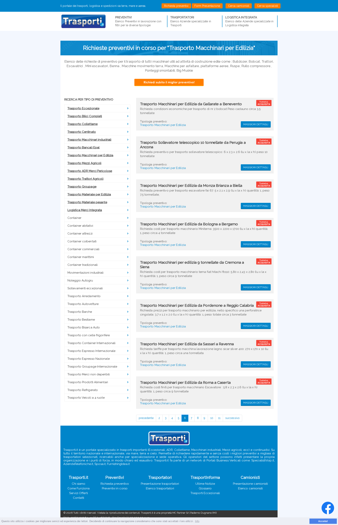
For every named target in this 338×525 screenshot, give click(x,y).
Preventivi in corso (115, 488)
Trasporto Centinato (81, 132)
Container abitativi (80, 225)
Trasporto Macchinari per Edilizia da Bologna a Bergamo (189, 224)
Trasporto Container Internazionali (91, 343)
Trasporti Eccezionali (205, 493)
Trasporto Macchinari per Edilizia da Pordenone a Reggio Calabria (197, 305)
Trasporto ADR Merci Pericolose (89, 171)
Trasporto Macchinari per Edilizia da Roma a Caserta (185, 382)
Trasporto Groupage (81, 186)
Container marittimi (80, 257)
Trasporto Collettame (82, 124)
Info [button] (197, 521)
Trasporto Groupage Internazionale (92, 366)
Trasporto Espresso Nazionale (88, 358)
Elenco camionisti (250, 488)
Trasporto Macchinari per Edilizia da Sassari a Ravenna (187, 344)
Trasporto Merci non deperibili (88, 374)
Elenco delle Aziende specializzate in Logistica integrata (249, 21)
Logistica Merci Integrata (84, 210)
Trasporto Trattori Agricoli (85, 179)
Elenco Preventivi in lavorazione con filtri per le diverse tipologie (138, 21)
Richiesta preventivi (176, 5)
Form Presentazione (207, 5)
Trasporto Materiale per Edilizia (89, 194)
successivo (232, 418)
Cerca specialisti (267, 5)
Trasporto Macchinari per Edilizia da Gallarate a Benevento (191, 104)
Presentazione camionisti (250, 483)
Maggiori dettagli (255, 124)
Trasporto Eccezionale (83, 108)
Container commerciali (83, 249)
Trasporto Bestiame (81, 319)
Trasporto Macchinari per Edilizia (90, 155)
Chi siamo (78, 483)
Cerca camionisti (238, 5)
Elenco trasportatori (160, 488)
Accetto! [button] (323, 521)
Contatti (78, 498)
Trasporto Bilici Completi (84, 116)
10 (211, 418)
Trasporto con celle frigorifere (88, 335)
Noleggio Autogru (80, 280)
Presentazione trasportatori (160, 483)
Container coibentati (81, 241)
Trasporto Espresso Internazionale (91, 351)
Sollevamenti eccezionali (85, 288)
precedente (146, 418)
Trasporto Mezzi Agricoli (84, 163)
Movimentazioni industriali (85, 272)
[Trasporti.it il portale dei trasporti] (87, 21)
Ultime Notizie (205, 483)
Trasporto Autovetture (83, 304)
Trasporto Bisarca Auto (83, 327)
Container (74, 218)
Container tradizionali (82, 265)
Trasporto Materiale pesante (87, 202)
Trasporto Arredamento (84, 296)
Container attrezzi (80, 233)
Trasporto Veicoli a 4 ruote (86, 397)
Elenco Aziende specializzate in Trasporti (190, 21)
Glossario (205, 488)
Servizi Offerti (78, 493)
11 (219, 418)
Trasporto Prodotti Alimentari (87, 382)
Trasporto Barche (79, 312)
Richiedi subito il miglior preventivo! (169, 82)
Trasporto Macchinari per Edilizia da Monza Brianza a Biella (191, 185)
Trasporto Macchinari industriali (89, 139)
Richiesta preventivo (115, 483)
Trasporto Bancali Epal (83, 147)
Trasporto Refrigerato (82, 390)
